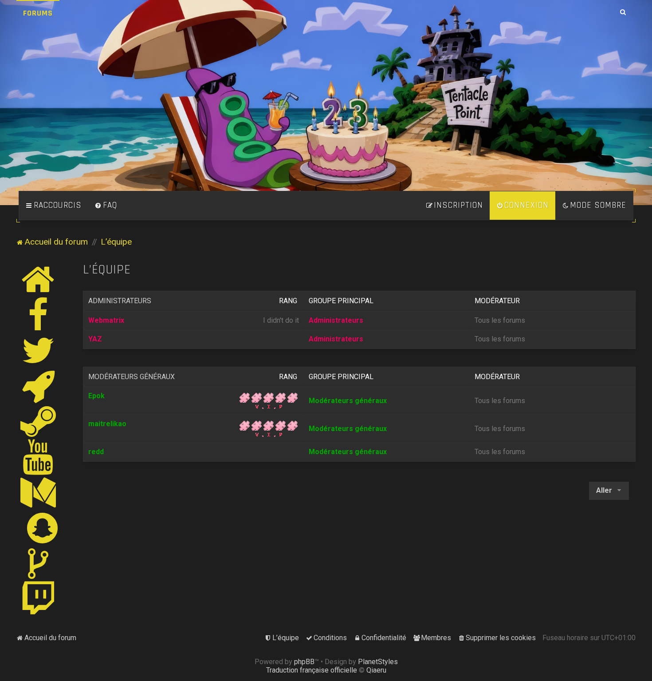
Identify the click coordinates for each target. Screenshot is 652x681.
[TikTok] (38, 563)
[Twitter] (38, 350)
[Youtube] (38, 457)
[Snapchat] (43, 528)
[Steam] (38, 421)
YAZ (95, 339)
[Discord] (38, 386)
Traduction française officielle (311, 670)
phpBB (304, 661)
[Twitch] (38, 599)
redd (96, 451)
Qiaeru (376, 670)
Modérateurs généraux (131, 376)
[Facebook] (38, 315)
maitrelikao (107, 424)
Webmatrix (106, 320)
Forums (38, 13)
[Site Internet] (38, 279)
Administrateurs (119, 301)
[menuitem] (106, 205)
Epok (96, 396)
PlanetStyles (378, 661)
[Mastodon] (38, 492)
